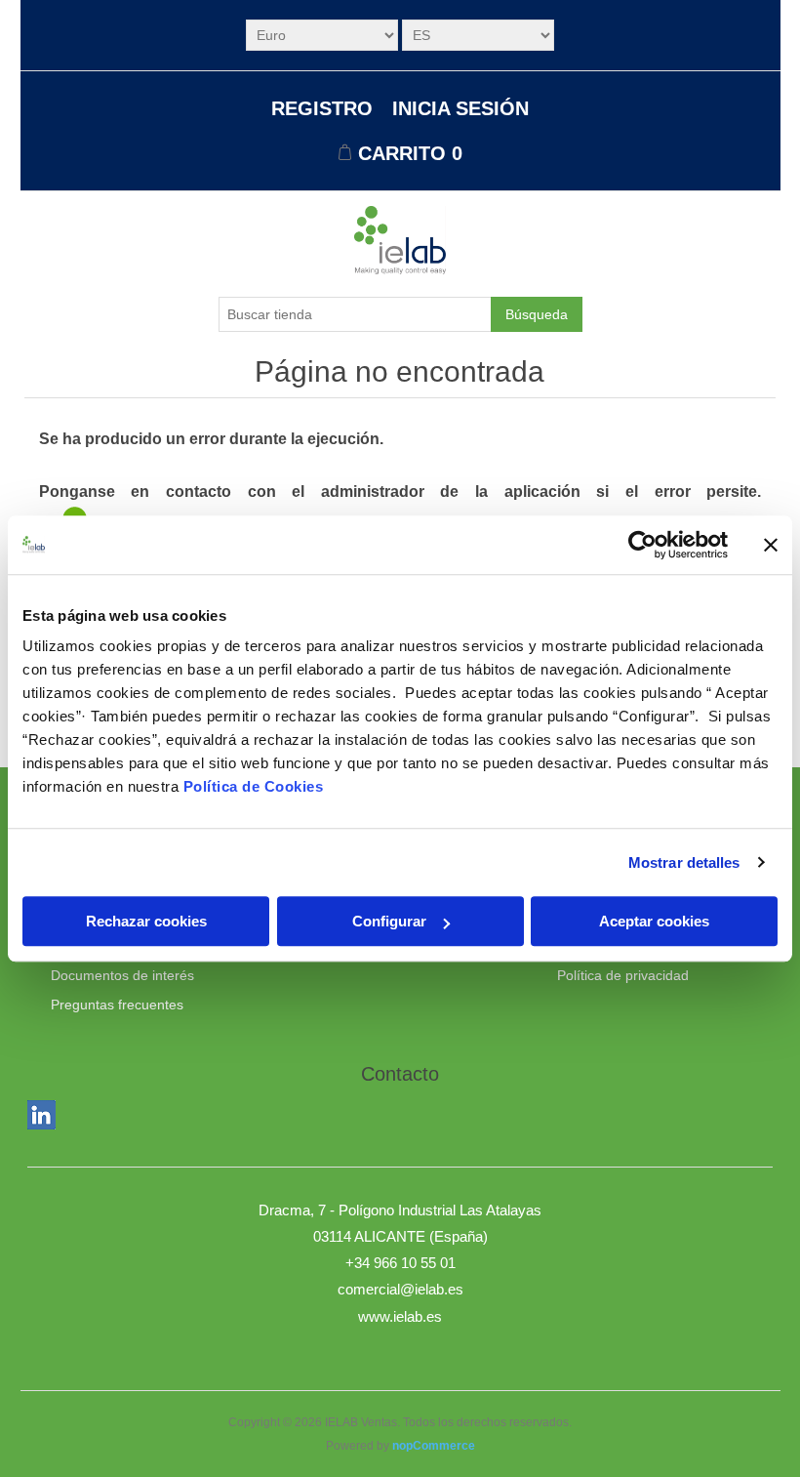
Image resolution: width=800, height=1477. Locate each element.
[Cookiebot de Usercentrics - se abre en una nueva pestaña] (642, 544)
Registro (322, 108)
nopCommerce (433, 1446)
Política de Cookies (253, 786)
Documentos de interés (122, 975)
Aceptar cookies (654, 921)
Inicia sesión (460, 108)
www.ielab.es (400, 1316)
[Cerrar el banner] (771, 545)
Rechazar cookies (146, 921)
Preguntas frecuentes (117, 1004)
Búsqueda (536, 314)
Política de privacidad (623, 975)
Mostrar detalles (684, 862)
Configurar (389, 921)
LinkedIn (45, 1118)
